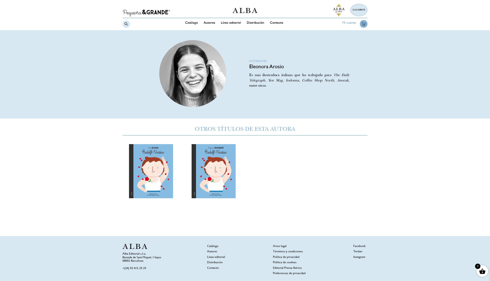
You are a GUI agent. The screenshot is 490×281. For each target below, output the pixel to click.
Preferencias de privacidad (289, 273)
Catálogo (191, 22)
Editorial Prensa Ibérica (287, 268)
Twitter (358, 251)
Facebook (359, 246)
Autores (209, 22)
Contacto (276, 22)
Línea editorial (231, 22)
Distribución (255, 22)
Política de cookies (284, 262)
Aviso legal (280, 246)
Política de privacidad (286, 257)
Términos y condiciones (288, 251)
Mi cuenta (349, 22)
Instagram (359, 257)
